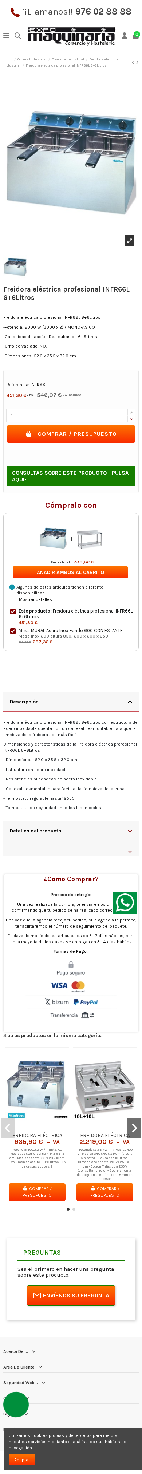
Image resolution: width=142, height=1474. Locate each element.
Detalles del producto (35, 831)
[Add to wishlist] (28, 1126)
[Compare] (36, 1126)
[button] (68, 1209)
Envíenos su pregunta (76, 1295)
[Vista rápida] (46, 1126)
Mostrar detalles (35, 599)
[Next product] (137, 62)
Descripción (24, 701)
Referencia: (18, 384)
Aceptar (22, 1459)
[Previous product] (134, 62)
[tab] (71, 702)
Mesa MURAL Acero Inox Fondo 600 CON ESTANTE (71, 630)
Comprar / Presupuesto (77, 433)
